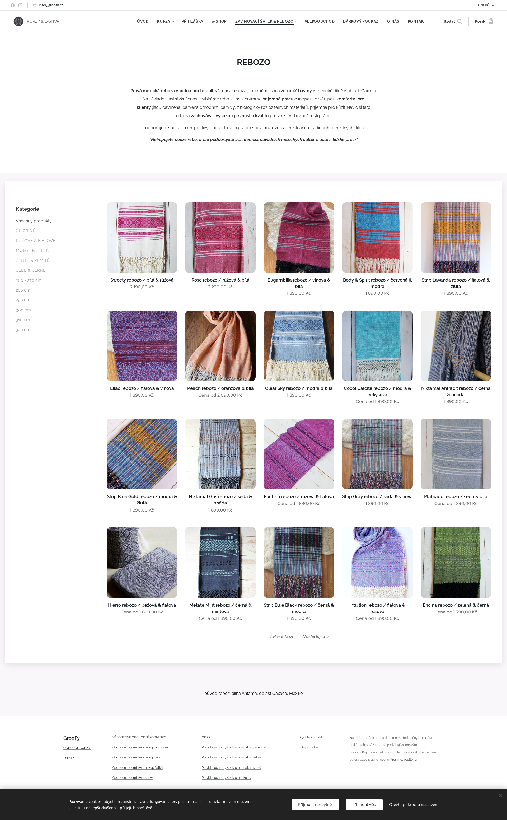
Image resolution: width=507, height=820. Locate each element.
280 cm (23, 290)
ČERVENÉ (25, 230)
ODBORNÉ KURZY (77, 748)
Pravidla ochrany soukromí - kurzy (226, 778)
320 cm (23, 329)
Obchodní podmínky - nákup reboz (137, 757)
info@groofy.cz (51, 5)
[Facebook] (12, 5)
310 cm (23, 319)
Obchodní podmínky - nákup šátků (137, 768)
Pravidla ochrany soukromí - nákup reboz (231, 757)
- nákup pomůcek (155, 747)
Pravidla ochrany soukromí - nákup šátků (231, 768)
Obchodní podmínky (127, 747)
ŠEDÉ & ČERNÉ (31, 270)
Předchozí (283, 636)
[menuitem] (144, 21)
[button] (452, 21)
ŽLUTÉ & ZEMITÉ (33, 260)
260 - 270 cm (29, 280)
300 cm (23, 309)
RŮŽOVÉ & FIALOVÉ (35, 240)
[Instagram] (20, 5)
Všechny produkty (34, 220)
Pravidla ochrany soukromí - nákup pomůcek (234, 747)
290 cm (23, 299)
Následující (313, 636)
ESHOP (68, 758)
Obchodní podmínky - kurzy (132, 778)
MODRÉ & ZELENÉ (34, 250)
